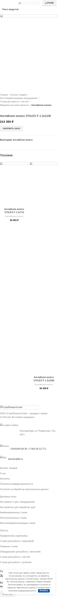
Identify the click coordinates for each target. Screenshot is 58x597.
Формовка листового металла (14, 105)
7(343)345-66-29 (18, 449)
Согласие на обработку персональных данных (24, 489)
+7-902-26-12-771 (37, 449)
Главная (4, 95)
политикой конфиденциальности (22, 591)
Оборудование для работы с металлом (20, 551)
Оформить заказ (11, 128)
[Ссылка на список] (29, 459)
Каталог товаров (19, 95)
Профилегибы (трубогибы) (14, 536)
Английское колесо (41, 105)
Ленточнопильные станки (13, 518)
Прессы (4, 530)
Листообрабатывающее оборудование (19, 98)
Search (54, 9)
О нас (3, 473)
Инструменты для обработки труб (17, 507)
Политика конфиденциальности (16, 484)
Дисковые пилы (8, 496)
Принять (43, 591)
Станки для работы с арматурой (17, 541)
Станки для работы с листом (14, 101)
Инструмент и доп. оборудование (17, 502)
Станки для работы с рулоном (15, 562)
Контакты (5, 478)
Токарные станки (9, 546)
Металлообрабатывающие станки (17, 523)
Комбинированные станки (13, 512)
